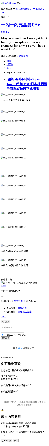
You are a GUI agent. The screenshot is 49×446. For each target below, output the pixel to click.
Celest (3, 285)
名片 (9, 68)
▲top (3, 316)
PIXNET (13, 402)
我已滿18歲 (6, 441)
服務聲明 (29, 405)
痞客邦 (17, 301)
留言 (23, 301)
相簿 (9, 61)
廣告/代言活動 (25, 312)
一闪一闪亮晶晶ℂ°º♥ (20, 24)
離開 (15, 441)
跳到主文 (5, 32)
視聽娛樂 (23, 56)
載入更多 (5, 322)
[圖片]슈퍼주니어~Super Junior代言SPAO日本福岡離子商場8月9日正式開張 (27, 84)
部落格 (10, 64)
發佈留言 (5, 338)
